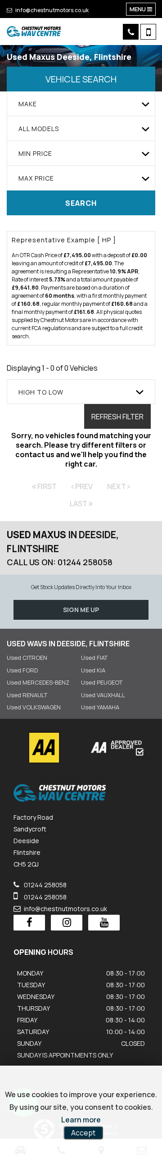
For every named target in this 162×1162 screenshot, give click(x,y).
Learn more (81, 1120)
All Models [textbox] (38, 128)
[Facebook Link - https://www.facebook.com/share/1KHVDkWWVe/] (29, 923)
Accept (83, 1133)
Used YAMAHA (100, 707)
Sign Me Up (81, 609)
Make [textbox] (27, 104)
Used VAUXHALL (103, 695)
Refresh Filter (117, 417)
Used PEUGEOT (101, 682)
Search (81, 203)
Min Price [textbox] (35, 153)
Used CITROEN (27, 658)
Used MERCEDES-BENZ (38, 682)
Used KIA (93, 670)
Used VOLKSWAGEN (34, 707)
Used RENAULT (27, 695)
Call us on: (59, 562)
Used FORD (22, 670)
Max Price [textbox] (36, 178)
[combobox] (81, 103)
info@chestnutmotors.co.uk (51, 10)
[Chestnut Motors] (34, 31)
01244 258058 (44, 885)
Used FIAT (94, 658)
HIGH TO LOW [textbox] (40, 392)
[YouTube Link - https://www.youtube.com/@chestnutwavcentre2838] (104, 923)
